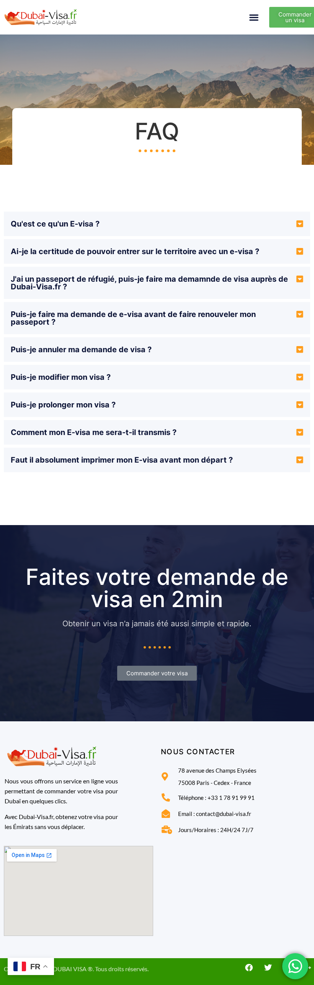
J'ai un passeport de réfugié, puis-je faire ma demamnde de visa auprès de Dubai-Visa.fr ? (149, 282)
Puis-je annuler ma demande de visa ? (81, 349)
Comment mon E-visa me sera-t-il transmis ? (94, 432)
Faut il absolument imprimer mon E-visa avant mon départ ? (122, 460)
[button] (254, 17)
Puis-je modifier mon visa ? (61, 377)
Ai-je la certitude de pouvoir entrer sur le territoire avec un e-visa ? (135, 251)
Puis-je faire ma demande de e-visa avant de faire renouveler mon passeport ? (133, 318)
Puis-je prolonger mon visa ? (63, 404)
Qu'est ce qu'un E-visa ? (55, 223)
